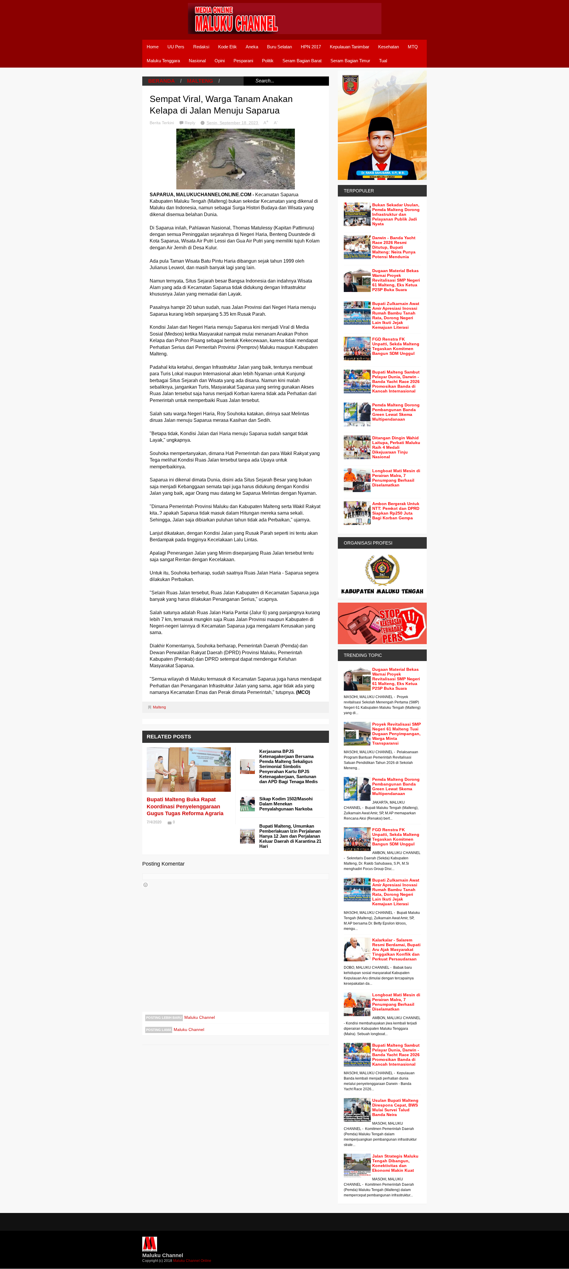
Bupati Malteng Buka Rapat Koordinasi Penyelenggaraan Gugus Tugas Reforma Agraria (185, 806)
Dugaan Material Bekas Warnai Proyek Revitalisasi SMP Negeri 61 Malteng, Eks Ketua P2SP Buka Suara (396, 280)
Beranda (161, 81)
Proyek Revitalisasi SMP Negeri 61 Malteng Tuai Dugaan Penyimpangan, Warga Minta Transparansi (396, 734)
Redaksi (201, 46)
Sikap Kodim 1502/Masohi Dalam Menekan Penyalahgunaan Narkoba (286, 803)
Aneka (252, 46)
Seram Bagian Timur (350, 60)
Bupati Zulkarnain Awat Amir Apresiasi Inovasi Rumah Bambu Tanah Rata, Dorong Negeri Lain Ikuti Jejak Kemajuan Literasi (395, 315)
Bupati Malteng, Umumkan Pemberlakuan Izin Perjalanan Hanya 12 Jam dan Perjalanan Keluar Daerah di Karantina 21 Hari (290, 836)
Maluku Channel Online (192, 1261)
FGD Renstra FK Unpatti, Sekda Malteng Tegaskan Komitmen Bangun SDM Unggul (395, 346)
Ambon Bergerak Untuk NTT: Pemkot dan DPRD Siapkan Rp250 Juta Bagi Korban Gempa (395, 510)
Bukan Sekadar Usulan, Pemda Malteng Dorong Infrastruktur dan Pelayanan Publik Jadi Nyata (396, 214)
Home (153, 46)
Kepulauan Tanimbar (349, 46)
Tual (383, 60)
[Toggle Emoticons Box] (145, 885)
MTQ (413, 46)
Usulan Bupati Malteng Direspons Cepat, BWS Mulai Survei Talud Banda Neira (395, 1107)
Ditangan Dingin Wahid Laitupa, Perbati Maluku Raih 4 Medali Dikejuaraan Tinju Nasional (396, 447)
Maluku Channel (199, 1017)
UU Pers (175, 46)
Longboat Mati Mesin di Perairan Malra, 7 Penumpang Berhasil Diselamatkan (396, 477)
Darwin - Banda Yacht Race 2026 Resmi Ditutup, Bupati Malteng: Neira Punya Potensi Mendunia (393, 247)
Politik (268, 60)
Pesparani (243, 60)
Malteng (200, 81)
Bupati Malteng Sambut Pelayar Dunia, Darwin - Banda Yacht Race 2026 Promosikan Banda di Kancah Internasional (396, 381)
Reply (190, 122)
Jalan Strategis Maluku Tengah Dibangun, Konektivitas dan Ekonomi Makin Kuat (395, 1163)
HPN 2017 (311, 46)
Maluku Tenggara (163, 60)
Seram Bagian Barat (302, 60)
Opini (220, 60)
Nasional (197, 60)
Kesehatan (388, 46)
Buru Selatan (279, 46)
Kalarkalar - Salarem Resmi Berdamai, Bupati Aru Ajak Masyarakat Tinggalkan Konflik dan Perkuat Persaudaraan (396, 949)
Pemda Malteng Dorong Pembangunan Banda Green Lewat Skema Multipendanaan (396, 412)
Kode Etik (227, 46)
